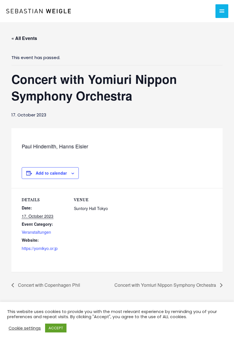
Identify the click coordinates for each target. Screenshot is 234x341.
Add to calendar (51, 173)
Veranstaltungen (36, 232)
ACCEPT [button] (56, 328)
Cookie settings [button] (25, 328)
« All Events (24, 38)
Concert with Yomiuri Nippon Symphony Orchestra (165, 285)
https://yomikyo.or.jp (40, 248)
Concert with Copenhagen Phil (48, 285)
